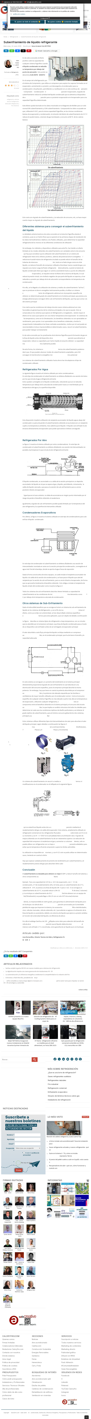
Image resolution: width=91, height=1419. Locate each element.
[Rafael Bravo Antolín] (19, 1229)
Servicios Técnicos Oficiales (13, 1385)
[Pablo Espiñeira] (31, 1215)
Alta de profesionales (10, 1389)
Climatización (37, 1382)
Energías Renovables (40, 1352)
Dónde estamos (8, 1356)
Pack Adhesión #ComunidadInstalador (70, 1364)
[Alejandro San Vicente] (19, 1201)
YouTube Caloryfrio (69, 1389)
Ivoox (63, 1395)
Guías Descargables (69, 1369)
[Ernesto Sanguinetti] (7, 1215)
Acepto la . (31, 1154)
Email (11, 1144)
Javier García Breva (7, 1207)
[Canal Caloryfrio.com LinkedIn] (64, 1059)
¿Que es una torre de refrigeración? (62, 1073)
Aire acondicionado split (41, 1379)
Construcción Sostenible (41, 1349)
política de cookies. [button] (19, 14)
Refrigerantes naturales (57, 1080)
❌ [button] (82, 5)
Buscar (35, 1059)
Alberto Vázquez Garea (31, 1249)
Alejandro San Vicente (19, 1207)
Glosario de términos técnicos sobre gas (64, 1096)
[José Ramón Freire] (19, 1271)
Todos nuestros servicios (71, 1343)
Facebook (65, 1376)
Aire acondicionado (39, 1343)
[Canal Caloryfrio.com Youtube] (68, 1059)
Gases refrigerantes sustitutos (59, 1076)
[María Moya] (31, 1188)
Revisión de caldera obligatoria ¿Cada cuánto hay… (64, 1137)
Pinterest (64, 1385)
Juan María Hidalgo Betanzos (8, 1249)
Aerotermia (36, 1376)
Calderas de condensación (42, 1389)
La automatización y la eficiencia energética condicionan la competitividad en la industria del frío (38, 975)
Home (5, 37)
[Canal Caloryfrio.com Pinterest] (76, 1059)
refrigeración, (10, 99)
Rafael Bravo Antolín (19, 1235)
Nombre (10, 1135)
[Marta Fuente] (31, 1229)
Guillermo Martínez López (19, 1291)
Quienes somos (8, 1339)
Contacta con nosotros (11, 1352)
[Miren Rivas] (7, 1285)
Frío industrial (53, 1084)
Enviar (18, 1170)
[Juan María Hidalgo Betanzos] (7, 1243)
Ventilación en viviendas (41, 1395)
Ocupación (10, 1149)
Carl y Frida (36, 1366)
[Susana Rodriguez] (7, 1271)
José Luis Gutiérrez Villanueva (8, 1305)
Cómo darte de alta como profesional (12, 1393)
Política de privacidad (10, 1362)
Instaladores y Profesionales (13, 1382)
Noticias (35, 1339)
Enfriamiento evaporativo (57, 1092)
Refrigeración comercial (57, 1088)
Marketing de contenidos (71, 1346)
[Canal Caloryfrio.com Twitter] (59, 1059)
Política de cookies (9, 1366)
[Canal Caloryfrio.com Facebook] (55, 1059)
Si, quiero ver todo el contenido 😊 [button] (27, 22)
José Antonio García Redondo (19, 1221)
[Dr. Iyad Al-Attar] (31, 1201)
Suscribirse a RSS (9, 1369)
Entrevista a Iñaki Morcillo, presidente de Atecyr (22, 978)
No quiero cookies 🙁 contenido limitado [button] (63, 22)
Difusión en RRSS (68, 1356)
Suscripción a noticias (69, 1339)
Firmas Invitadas (8, 1343)
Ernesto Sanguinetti (8, 1221)
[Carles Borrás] (7, 1229)
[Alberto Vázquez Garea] (31, 1243)
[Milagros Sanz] (31, 1285)
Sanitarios (35, 1356)
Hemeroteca (37, 1362)
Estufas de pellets (39, 1385)
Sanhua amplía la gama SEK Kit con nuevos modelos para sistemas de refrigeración (33, 968)
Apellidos (10, 1139)
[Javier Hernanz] (31, 1271)
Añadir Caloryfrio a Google (47, 51)
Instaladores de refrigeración (59, 1100)
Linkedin (64, 1382)
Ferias (34, 1359)
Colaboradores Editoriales (12, 1346)
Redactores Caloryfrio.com (12, 1349)
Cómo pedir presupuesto (12, 1379)
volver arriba (83, 990)
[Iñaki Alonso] (7, 1188)
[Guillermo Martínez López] (19, 1285)
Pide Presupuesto (9, 1376)
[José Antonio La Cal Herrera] (19, 1257)
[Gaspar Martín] (7, 1257)
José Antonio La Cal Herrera (19, 1263)
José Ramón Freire (19, 1277)
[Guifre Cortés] (19, 1188)
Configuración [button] (45, 18)
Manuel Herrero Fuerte (19, 1249)
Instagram (65, 1392)
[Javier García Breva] (7, 1201)
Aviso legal (6, 1359)
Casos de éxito (8, 1399)
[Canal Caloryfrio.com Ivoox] (81, 1059)
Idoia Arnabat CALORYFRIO (41, 46)
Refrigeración (14, 37)
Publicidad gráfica (68, 1352)
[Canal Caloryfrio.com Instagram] (72, 1059)
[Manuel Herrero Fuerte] (19, 1243)
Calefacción (36, 1346)
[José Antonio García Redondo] (19, 1215)
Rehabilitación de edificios (42, 1392)
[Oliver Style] (31, 1257)
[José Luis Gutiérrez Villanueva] (7, 1299)
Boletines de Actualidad (70, 1359)
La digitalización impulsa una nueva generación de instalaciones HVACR (29, 971)
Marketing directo (68, 1349)
